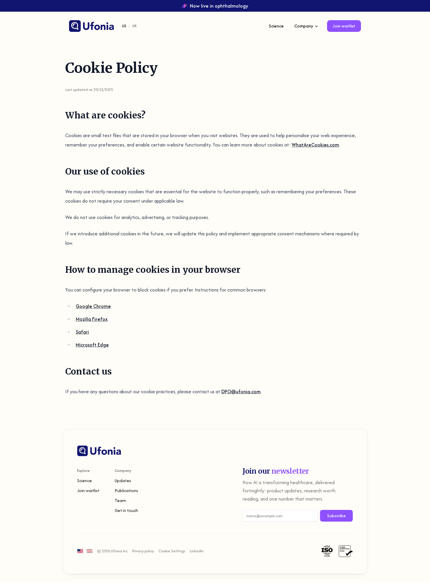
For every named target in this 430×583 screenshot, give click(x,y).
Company (303, 26)
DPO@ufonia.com (241, 391)
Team (120, 500)
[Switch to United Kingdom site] (89, 551)
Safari (82, 331)
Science (276, 26)
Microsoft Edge (92, 344)
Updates (123, 480)
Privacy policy (143, 551)
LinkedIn (197, 551)
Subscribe (336, 516)
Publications (126, 490)
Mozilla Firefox (92, 318)
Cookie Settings (172, 551)
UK (134, 26)
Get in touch (126, 510)
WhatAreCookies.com (315, 144)
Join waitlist (344, 26)
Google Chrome (93, 306)
